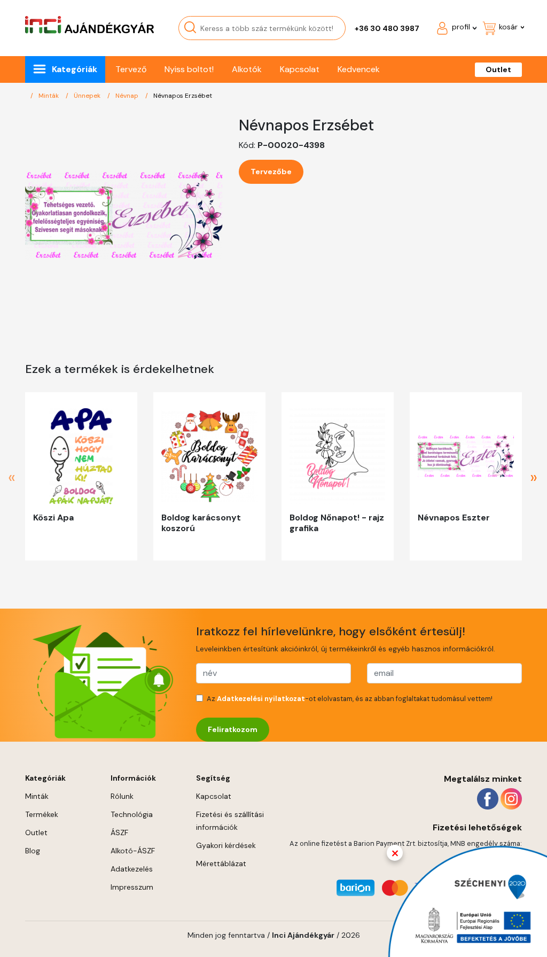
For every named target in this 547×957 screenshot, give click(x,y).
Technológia (132, 814)
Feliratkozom (232, 729)
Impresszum (132, 887)
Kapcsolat (299, 69)
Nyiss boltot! (189, 69)
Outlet (498, 69)
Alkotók (247, 69)
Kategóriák (74, 69)
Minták (49, 95)
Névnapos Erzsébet (182, 95)
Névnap (127, 95)
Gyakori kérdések (226, 845)
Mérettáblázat (221, 863)
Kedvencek (359, 69)
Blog (32, 850)
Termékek (41, 814)
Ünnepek (88, 95)
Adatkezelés (132, 869)
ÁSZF (119, 832)
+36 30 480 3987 (387, 28)
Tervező (130, 69)
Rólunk (122, 796)
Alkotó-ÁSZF (133, 850)
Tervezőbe (271, 171)
